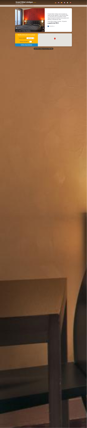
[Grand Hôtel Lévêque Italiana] (67, 2)
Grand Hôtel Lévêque (30, 5)
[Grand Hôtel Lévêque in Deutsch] (55, 2)
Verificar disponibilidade (26, 45)
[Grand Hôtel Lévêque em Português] (70, 2)
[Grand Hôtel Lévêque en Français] (64, 2)
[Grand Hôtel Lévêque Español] (61, 2)
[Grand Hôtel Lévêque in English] (58, 2)
